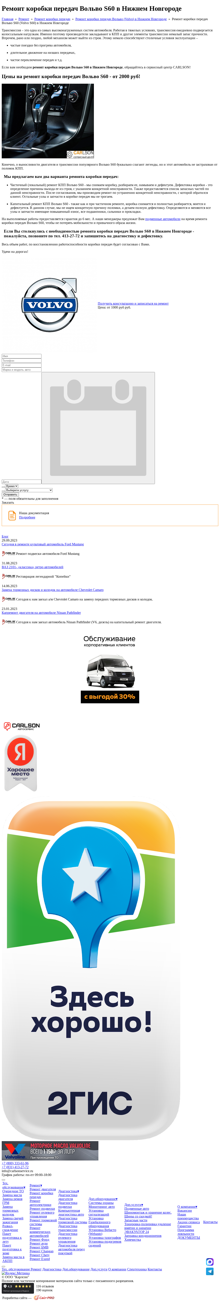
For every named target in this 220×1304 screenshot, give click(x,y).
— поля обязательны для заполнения (30, 498)
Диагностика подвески (67, 1204)
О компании (187, 1206)
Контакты (210, 1222)
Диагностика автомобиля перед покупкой (71, 1249)
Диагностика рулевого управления (67, 1237)
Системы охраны (101, 1203)
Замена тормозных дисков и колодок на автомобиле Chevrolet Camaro (53, 590)
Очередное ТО (13, 1191)
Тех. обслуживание (16, 1269)
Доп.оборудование (103, 1199)
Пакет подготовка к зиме (12, 1249)
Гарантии (184, 1226)
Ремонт (23, 19)
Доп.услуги (133, 1205)
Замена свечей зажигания (12, 1220)
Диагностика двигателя (67, 1197)
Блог (5, 536)
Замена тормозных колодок (10, 1210)
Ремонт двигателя (43, 1189)
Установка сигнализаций (99, 1212)
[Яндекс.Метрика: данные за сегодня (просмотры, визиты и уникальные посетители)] (16, 1273)
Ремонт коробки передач (52, 19)
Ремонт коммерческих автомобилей (40, 1232)
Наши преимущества (188, 1216)
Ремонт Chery (40, 1255)
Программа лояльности (185, 1232)
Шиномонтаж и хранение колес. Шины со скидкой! (148, 1214)
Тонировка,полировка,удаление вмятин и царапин (147, 1226)
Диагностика (68, 1191)
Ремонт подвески (42, 1208)
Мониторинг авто (102, 1206)
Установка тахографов (105, 1237)
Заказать (8, 502)
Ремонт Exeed (40, 1259)
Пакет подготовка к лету (12, 1237)
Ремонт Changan (41, 1251)
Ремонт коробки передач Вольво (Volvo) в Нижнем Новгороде (121, 19)
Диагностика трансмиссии (67, 1228)
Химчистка (132, 1239)
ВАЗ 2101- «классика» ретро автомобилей (32, 567)
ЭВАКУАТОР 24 (136, 1232)
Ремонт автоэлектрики (40, 1203)
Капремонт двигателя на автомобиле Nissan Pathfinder (41, 612)
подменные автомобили (162, 219)
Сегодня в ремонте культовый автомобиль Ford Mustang (43, 544)
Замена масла (12, 1195)
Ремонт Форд (39, 1239)
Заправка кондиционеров (143, 1236)
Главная (7, 19)
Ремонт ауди (39, 1243)
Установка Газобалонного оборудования (99, 1222)
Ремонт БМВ (39, 1247)
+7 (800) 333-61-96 (15, 1163)
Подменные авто (136, 1208)
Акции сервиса (188, 1222)
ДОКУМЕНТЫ (188, 1237)
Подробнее (27, 517)
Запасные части (135, 1220)
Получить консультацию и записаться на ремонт (133, 303)
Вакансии (184, 1210)
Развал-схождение (10, 1228)
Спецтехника (137, 1269)
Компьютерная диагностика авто (71, 1212)
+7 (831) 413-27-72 (15, 1167)
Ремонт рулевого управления (42, 1214)
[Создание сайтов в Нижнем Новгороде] (44, 1299)
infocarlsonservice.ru (17, 1171)
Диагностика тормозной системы (72, 1220)
